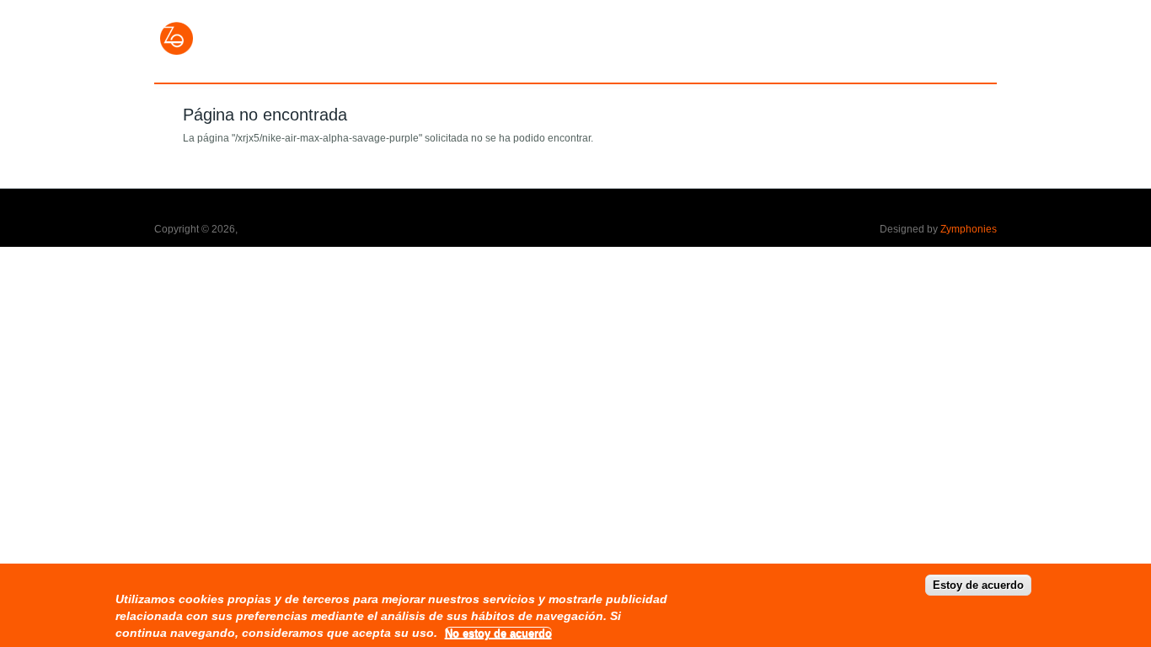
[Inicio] (176, 53)
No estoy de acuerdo (498, 633)
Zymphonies (968, 229)
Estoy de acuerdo (978, 585)
